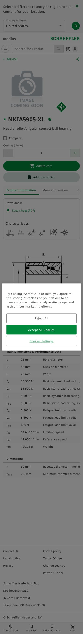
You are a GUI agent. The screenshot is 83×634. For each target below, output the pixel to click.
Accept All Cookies (41, 330)
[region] (41, 317)
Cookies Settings (42, 341)
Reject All (41, 318)
